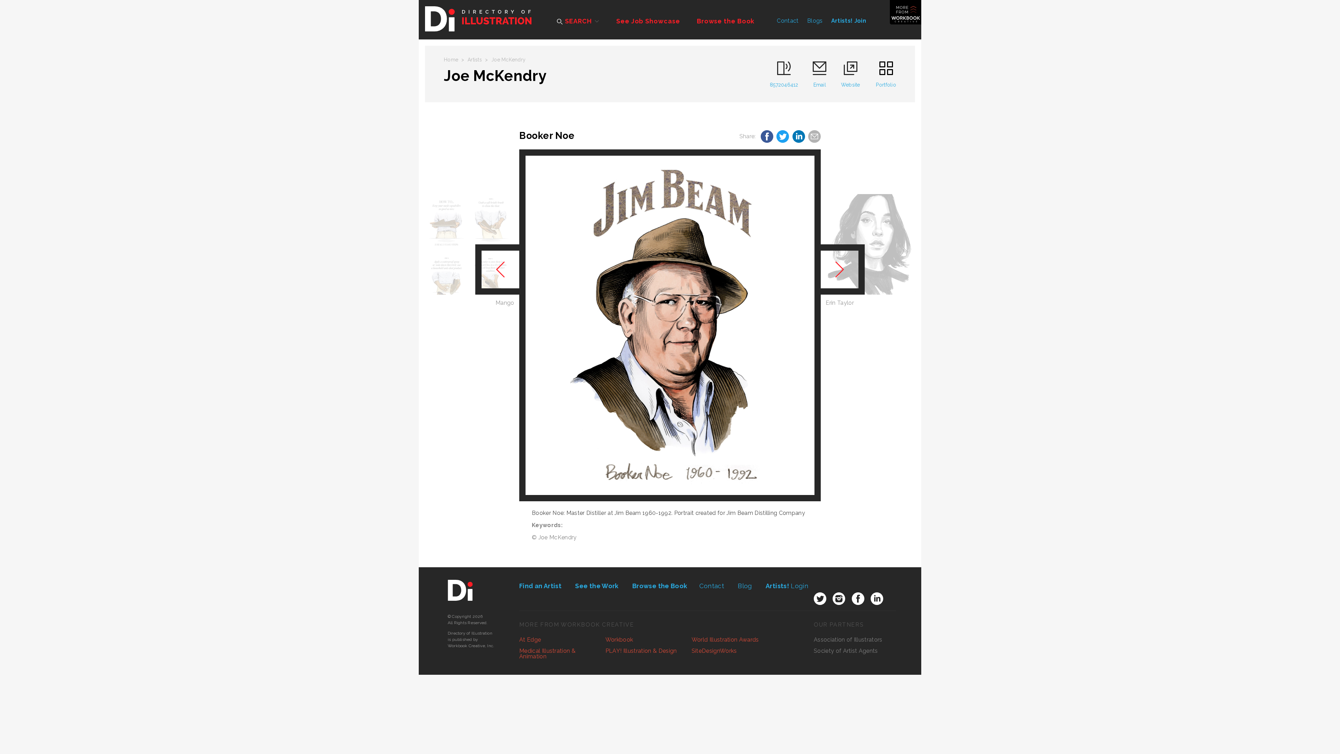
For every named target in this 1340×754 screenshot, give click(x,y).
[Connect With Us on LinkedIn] (877, 598)
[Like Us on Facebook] (858, 598)
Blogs (815, 20)
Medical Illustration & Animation (547, 654)
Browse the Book (726, 21)
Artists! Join (848, 20)
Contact (787, 20)
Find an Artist (540, 586)
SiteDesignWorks (714, 651)
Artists (475, 59)
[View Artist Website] (670, 325)
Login (787, 586)
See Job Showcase (648, 21)
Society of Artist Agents (846, 651)
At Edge (530, 639)
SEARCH (577, 21)
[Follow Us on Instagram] (839, 598)
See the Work (596, 586)
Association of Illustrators (848, 639)
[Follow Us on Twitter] (820, 598)
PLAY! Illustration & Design (641, 651)
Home (451, 59)
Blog (745, 586)
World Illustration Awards (725, 639)
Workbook (619, 639)
